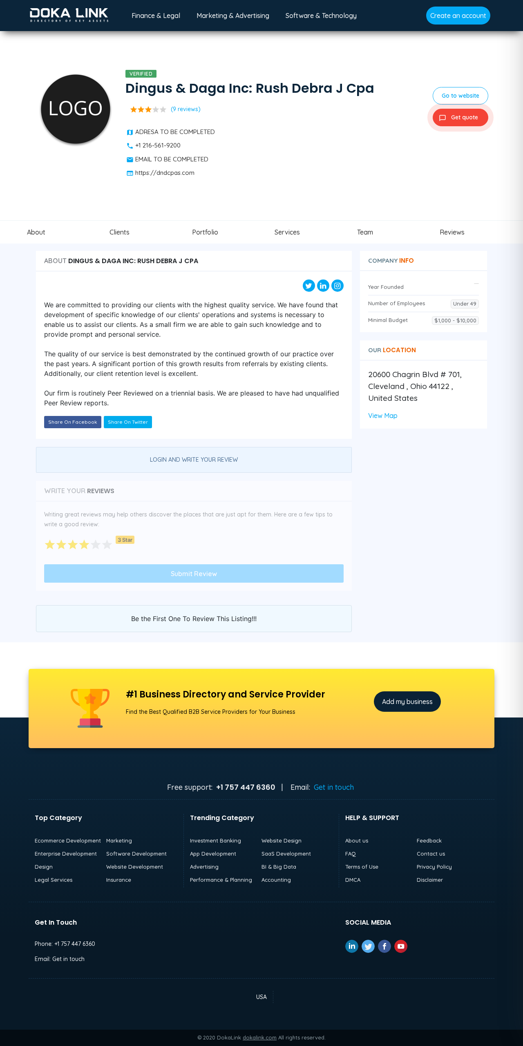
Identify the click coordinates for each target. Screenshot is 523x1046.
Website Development (134, 866)
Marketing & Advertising (233, 15)
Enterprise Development (66, 853)
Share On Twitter (128, 422)
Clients (120, 232)
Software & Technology (321, 15)
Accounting (276, 879)
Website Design (282, 840)
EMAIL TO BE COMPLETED (171, 159)
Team (365, 232)
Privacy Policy (434, 866)
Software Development (136, 853)
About (36, 232)
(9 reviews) (186, 109)
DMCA (352, 879)
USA (261, 997)
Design (44, 866)
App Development (213, 853)
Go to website (460, 95)
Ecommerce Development (68, 840)
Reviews (452, 232)
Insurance (118, 879)
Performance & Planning (221, 879)
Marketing (119, 840)
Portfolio (205, 232)
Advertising (204, 866)
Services (287, 232)
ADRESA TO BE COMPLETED (175, 132)
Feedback (429, 840)
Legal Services (53, 879)
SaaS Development (286, 853)
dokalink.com (260, 1037)
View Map (383, 415)
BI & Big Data (279, 866)
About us (356, 840)
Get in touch (334, 787)
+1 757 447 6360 (74, 944)
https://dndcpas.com (164, 173)
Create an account (458, 15)
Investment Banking (215, 840)
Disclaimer (430, 879)
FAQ (350, 853)
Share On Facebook (72, 422)
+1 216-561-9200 (158, 145)
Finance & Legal (156, 15)
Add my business (407, 701)
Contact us (431, 853)
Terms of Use (361, 866)
